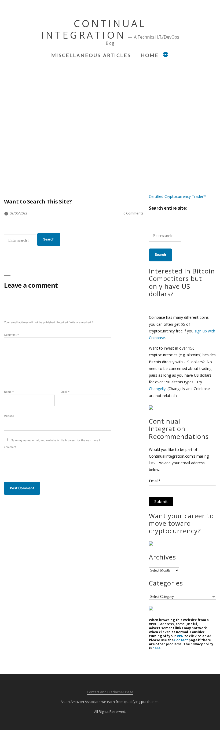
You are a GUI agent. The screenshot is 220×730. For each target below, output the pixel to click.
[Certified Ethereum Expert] (151, 609)
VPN (180, 636)
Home (150, 56)
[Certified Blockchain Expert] (151, 408)
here (156, 648)
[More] (165, 55)
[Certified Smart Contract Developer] (151, 544)
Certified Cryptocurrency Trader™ (177, 196)
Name (9, 391)
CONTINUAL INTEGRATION (93, 29)
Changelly (157, 388)
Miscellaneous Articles (91, 56)
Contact (181, 640)
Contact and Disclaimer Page (110, 692)
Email (65, 391)
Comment (11, 334)
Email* (154, 481)
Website (9, 415)
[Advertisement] (110, 99)
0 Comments (133, 213)
